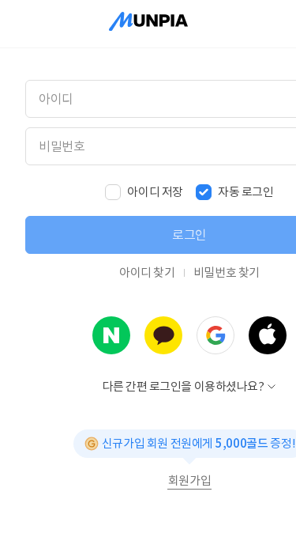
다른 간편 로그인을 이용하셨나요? (183, 386)
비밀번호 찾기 (226, 272)
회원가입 (189, 481)
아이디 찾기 (147, 272)
